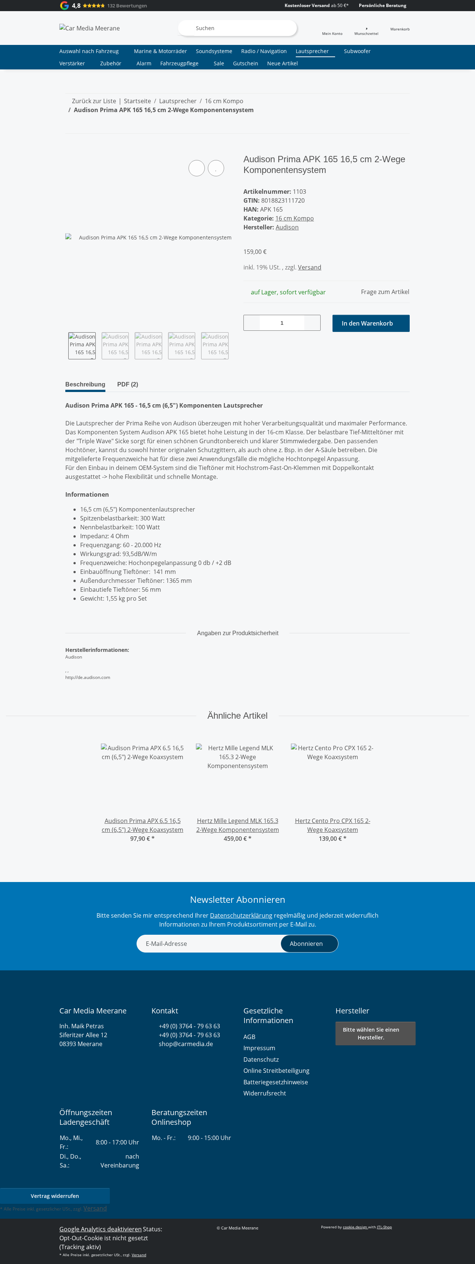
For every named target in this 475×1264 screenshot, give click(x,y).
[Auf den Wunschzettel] (216, 168)
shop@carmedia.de (186, 1044)
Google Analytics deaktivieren (100, 1229)
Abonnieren (306, 944)
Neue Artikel (282, 63)
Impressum (259, 1048)
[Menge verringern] (252, 322)
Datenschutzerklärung (241, 915)
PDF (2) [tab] (127, 384)
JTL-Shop (384, 1226)
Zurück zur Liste (94, 101)
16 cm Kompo (294, 218)
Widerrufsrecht (264, 1093)
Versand (309, 267)
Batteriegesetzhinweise (275, 1082)
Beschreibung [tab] (85, 384)
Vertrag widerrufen (55, 1195)
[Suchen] (186, 27)
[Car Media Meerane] (89, 28)
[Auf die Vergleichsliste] (197, 168)
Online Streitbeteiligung (276, 1071)
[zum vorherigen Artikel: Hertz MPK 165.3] (385, 125)
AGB (249, 1037)
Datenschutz (261, 1059)
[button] (332, 28)
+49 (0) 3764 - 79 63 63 (189, 1026)
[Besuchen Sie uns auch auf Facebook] (167, 1061)
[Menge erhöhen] (312, 322)
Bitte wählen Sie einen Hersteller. (371, 1033)
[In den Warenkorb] (71, 150)
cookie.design (355, 1226)
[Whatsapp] (154, 1061)
